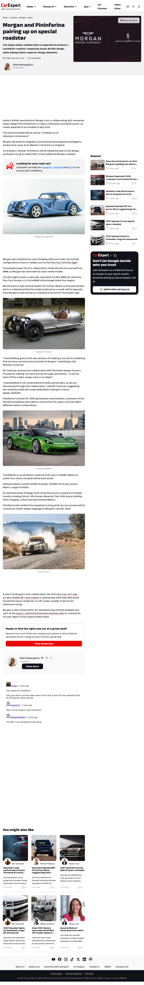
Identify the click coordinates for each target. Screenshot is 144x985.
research (47, 167)
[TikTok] (72, 959)
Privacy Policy (56, 973)
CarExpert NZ (121, 966)
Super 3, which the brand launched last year (40, 613)
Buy (86, 6)
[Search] (133, 6)
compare (57, 167)
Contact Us (94, 966)
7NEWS (107, 966)
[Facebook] (59, 959)
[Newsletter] (127, 6)
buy (70, 167)
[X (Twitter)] (78, 959)
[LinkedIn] (84, 959)
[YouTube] (53, 959)
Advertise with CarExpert (56, 966)
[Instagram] (66, 959)
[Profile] (139, 6)
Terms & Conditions (74, 973)
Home (5, 17)
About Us (20, 966)
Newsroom (34, 966)
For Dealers (79, 966)
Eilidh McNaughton (23, 64)
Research (48, 6)
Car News (14, 17)
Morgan (23, 17)
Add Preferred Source (116, 289)
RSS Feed (89, 973)
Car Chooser (102, 6)
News (30, 6)
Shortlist (69, 6)
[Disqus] (44, 716)
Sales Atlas (117, 6)
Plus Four (56, 262)
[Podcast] (90, 959)
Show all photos (130, 20)
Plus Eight (71, 262)
